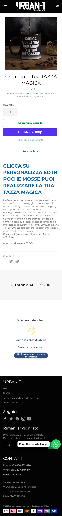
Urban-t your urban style (20, 506)
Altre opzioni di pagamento (30, 140)
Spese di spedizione (33, 93)
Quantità (8, 105)
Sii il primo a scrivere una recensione (31, 355)
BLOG (6, 393)
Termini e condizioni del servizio (21, 398)
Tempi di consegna (13, 402)
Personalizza (30, 151)
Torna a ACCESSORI (33, 285)
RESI (5, 388)
